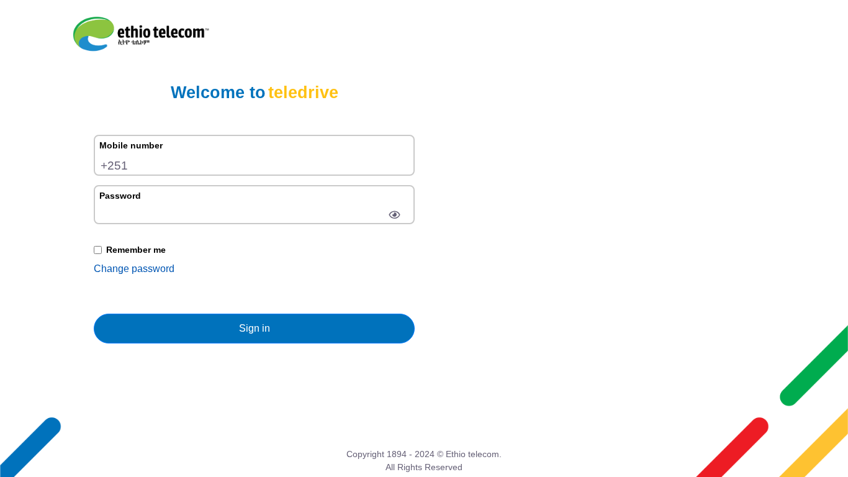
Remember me (136, 250)
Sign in (254, 328)
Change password (134, 268)
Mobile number (131, 145)
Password (120, 196)
